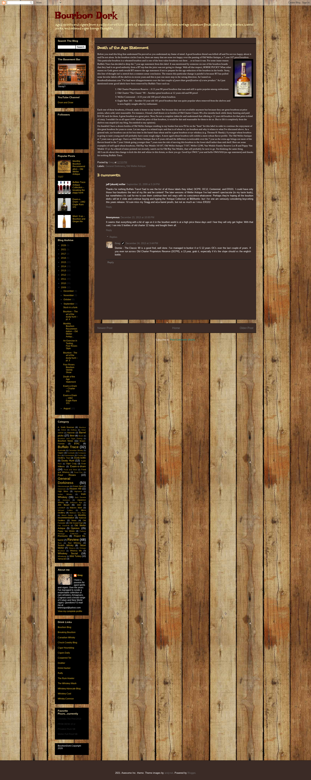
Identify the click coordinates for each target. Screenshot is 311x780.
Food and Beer (70, 470)
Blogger (191, 773)
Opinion (75, 528)
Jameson (66, 500)
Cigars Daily (64, 653)
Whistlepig (62, 556)
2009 (64, 287)
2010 (64, 283)
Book (81, 436)
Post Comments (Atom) (182, 339)
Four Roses (67, 474)
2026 (64, 245)
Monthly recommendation (72, 516)
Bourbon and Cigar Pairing (70, 438)
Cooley (80, 455)
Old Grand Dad (76, 523)
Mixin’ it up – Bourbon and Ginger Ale (79, 219)
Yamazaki (62, 559)
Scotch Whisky (65, 545)
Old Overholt (63, 526)
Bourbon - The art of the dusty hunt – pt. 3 (70, 357)
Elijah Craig (71, 463)
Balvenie (71, 433)
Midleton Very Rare (77, 513)
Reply (109, 207)
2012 (64, 275)
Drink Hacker (64, 668)
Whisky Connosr (66, 698)
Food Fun (78, 472)
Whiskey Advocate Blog (69, 688)
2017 (64, 254)
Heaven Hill (75, 489)
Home (176, 328)
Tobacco (72, 548)
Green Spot (78, 486)
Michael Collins (65, 510)
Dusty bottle (80, 458)
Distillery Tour (64, 458)
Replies (113, 237)
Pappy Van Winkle (66, 531)
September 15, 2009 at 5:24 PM (143, 184)
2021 (64, 249)
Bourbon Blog (64, 627)
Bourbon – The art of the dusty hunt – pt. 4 (70, 315)
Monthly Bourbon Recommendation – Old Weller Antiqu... (70, 330)
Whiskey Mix (76, 551)
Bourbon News (65, 441)
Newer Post (104, 328)
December (69, 291)
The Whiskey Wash (67, 683)
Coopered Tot (64, 658)
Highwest (78, 491)
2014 (64, 266)
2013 (64, 270)
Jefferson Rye (76, 503)
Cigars (61, 453)
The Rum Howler (66, 678)
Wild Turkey (75, 556)
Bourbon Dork (86, 15)
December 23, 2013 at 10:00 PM (137, 217)
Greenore (62, 489)
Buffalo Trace (68, 447)
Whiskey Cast (64, 693)
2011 (64, 279)
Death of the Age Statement (69, 379)
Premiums (63, 536)
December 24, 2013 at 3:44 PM (142, 243)
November (69, 295)
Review (73, 539)
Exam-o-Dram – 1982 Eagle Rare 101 (79, 203)
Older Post (246, 328)
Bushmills (62, 450)
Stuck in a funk (70, 307)
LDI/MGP (61, 508)
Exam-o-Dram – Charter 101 (70, 389)
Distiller (61, 663)
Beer (72, 435)
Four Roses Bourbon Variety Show (69, 368)
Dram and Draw (65, 102)
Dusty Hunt (67, 460)
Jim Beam (63, 505)
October (68, 299)
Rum (60, 543)
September (69, 304)
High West (63, 491)
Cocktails (71, 453)
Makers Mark (76, 508)
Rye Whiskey (74, 543)
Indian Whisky (65, 494)
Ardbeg (74, 430)
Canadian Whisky (76, 450)
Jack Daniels (80, 497)
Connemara (69, 455)
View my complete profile (70, 611)
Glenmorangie (63, 486)
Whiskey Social (68, 553)
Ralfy (60, 673)
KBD (79, 505)
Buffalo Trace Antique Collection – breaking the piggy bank (79, 187)
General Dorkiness (115, 166)
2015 (64, 262)
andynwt (168, 773)
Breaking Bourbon (67, 632)
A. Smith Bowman (66, 427)
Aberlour (82, 427)
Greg (117, 243)
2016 (64, 258)
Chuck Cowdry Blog (67, 642)
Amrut (63, 430)
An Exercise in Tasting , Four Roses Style (70, 344)
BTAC (77, 443)
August (67, 408)
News (73, 520)
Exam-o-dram (78, 466)
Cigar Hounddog (66, 648)
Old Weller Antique (136, 166)
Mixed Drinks (67, 515)
